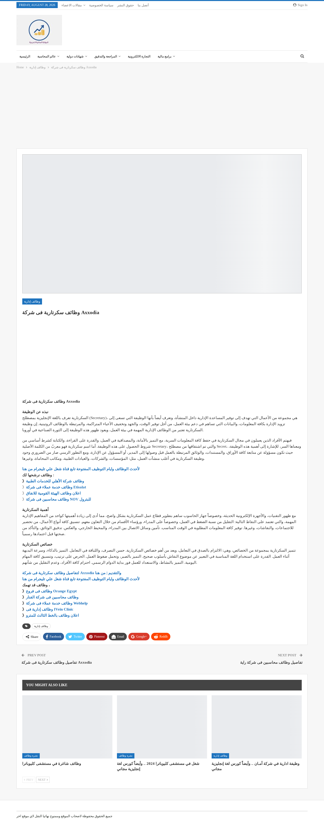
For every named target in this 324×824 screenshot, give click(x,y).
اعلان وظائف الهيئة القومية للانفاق (53, 493)
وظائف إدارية (32, 301)
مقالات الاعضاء (72, 5)
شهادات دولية (75, 56)
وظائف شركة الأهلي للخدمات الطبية (55, 481)
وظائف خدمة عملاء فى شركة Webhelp (57, 603)
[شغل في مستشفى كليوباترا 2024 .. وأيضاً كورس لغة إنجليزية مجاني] (162, 726)
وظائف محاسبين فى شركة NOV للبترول (58, 499)
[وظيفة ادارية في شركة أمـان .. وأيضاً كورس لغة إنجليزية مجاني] (257, 726)
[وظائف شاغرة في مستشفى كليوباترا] (67, 726)
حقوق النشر (125, 5)
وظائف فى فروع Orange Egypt (51, 591)
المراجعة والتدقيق (105, 56)
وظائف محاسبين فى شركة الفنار (52, 597)
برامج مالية (164, 56)
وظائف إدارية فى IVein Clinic (49, 609)
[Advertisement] (162, 109)
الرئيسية (24, 56)
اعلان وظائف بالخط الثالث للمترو (52, 615)
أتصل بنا (143, 5)
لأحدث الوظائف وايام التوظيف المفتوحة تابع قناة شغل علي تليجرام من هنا (81, 469)
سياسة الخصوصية (101, 5)
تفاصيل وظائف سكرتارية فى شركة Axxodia (57, 662)
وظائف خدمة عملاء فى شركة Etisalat (56, 487)
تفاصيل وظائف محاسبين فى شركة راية (271, 662)
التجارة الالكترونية (139, 56)
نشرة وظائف (31, 755)
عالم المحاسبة (46, 56)
